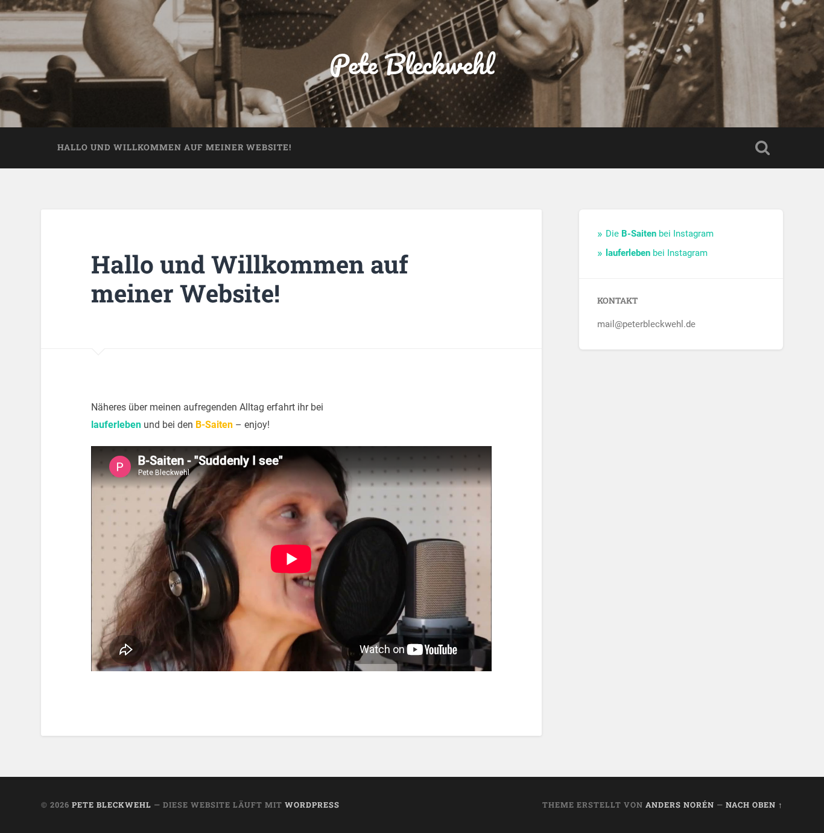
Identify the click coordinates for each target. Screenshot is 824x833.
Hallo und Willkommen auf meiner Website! (174, 147)
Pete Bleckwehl (411, 63)
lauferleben (116, 424)
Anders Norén (679, 804)
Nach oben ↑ (754, 804)
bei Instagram (657, 252)
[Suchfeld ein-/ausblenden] (762, 147)
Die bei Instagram (660, 233)
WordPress (312, 804)
